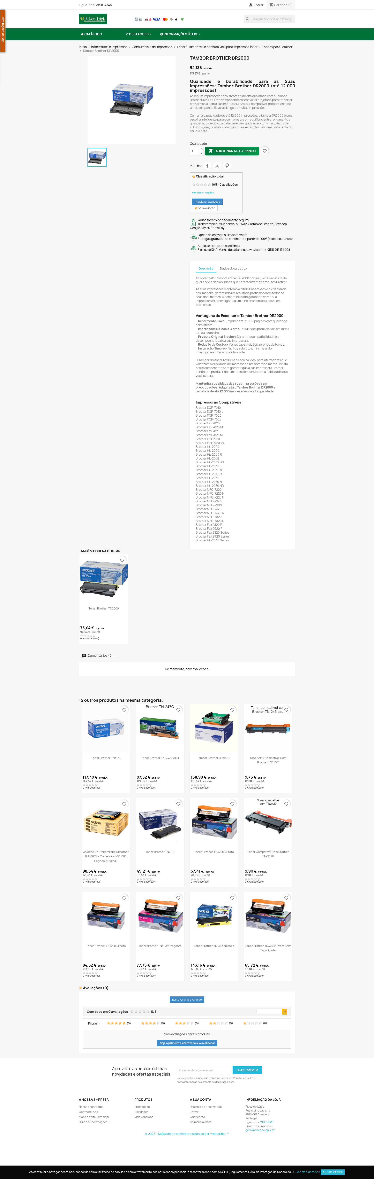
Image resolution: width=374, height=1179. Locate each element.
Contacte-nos (88, 1112)
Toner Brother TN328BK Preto (106, 946)
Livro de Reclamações (93, 1122)
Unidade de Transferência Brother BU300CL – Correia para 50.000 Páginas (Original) (106, 856)
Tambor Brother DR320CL (214, 758)
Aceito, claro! (333, 1172)
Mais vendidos (143, 1117)
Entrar (194, 1112)
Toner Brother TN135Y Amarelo (214, 946)
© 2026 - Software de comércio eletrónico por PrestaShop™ (187, 1134)
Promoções (142, 1107)
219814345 (104, 5)
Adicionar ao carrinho (232, 150)
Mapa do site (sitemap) (94, 1117)
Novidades (141, 1112)
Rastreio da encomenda (206, 1107)
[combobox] (269, 19)
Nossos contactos (91, 1107)
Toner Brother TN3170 (106, 758)
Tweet (217, 165)
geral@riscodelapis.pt (260, 1130)
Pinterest (227, 165)
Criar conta (197, 1117)
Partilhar (207, 165)
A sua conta (200, 1099)
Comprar (104, 601)
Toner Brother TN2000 (104, 608)
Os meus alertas (201, 1122)
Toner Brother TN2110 (160, 852)
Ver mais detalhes (308, 1172)
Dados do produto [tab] (233, 268)
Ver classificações (203, 192)
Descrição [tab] (206, 268)
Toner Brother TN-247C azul (160, 758)
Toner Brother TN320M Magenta (160, 946)
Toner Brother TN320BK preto (214, 852)
